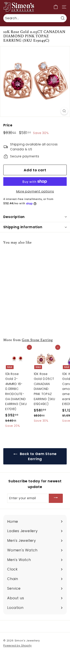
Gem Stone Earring (37, 339)
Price (7, 125)
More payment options (35, 191)
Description (14, 216)
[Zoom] (64, 111)
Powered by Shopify (17, 645)
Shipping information (22, 227)
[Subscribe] (56, 498)
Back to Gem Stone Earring (38, 456)
